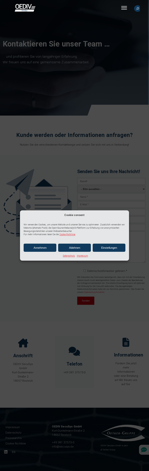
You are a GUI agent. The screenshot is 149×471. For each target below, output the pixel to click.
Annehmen (40, 247)
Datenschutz (69, 255)
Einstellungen (109, 247)
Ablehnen (74, 247)
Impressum (82, 255)
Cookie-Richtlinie (67, 234)
